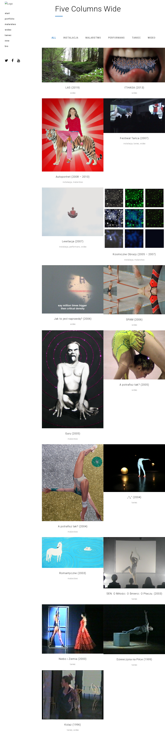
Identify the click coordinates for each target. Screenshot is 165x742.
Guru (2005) (72, 433)
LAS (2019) (73, 87)
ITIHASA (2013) (134, 87)
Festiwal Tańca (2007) (134, 138)
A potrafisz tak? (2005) (134, 384)
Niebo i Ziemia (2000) (73, 658)
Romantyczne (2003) (72, 573)
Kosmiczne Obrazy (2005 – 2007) (134, 254)
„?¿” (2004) (134, 497)
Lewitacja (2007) (72, 241)
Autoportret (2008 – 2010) (73, 176)
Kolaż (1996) (72, 724)
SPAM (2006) (134, 319)
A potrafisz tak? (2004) (72, 526)
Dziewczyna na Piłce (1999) (134, 659)
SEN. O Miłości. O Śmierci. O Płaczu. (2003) (134, 593)
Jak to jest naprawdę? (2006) (73, 318)
